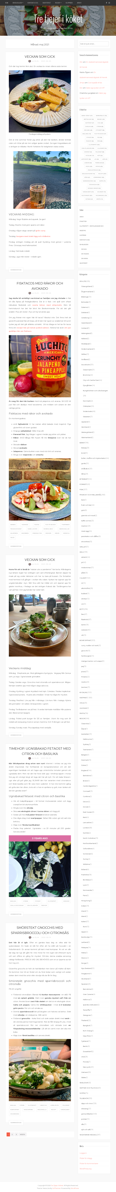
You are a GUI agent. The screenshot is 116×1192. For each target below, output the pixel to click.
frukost (90, 141)
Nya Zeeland (86, 968)
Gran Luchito (32, 529)
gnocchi (84, 651)
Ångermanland (87, 291)
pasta (89, 166)
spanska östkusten (90, 1005)
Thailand (84, 1020)
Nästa (22, 1134)
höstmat (88, 152)
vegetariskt (86, 195)
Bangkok (86, 1025)
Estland (84, 869)
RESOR (57, 3)
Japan (83, 932)
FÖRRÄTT (83, 484)
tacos (12, 537)
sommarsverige (89, 181)
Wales (83, 1077)
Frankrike (85, 875)
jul (82, 562)
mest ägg (85, 531)
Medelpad (85, 344)
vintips (99, 199)
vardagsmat (65, 1109)
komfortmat (14, 1109)
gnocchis (43, 1105)
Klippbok (69, 3)
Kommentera (16, 270)
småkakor (85, 469)
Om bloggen (17, 3)
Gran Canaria (88, 994)
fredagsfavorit (16, 529)
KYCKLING (84, 692)
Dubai (83, 765)
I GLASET (83, 578)
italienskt (65, 1105)
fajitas (36, 524)
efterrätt (100, 130)
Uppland (84, 422)
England (86, 134)
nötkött (84, 630)
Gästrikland (85, 323)
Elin (35, 61)
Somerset (87, 854)
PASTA (82, 713)
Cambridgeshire (89, 786)
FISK (81, 489)
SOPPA (82, 1093)
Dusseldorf (87, 1051)
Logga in (83, 1153)
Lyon (85, 885)
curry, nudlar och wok (89, 645)
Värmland (85, 427)
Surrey (85, 859)
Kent (85, 817)
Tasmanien (87, 749)
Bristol (85, 781)
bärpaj (83, 448)
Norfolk (86, 833)
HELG (82, 552)
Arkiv (79, 3)
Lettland (84, 942)
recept (53, 1109)
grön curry (40, 231)
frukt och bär (86, 505)
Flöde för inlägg (86, 1158)
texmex (84, 687)
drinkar (84, 599)
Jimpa (82, 83)
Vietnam (89, 199)
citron (25, 901)
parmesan (99, 163)
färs (99, 141)
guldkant (102, 148)
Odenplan (87, 406)
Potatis (84, 677)
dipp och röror (87, 1103)
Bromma (86, 375)
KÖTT (82, 609)
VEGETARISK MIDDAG (88, 1135)
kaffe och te (86, 521)
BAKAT (82, 443)
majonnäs (25, 533)
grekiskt (66, 901)
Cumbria (86, 796)
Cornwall (86, 791)
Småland (84, 359)
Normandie (87, 890)
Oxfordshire (87, 848)
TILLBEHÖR (84, 1098)
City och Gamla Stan (91, 380)
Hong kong (85, 901)
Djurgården (87, 385)
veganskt (101, 192)
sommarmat (98, 177)
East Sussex (87, 812)
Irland (83, 911)
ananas (13, 524)
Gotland (84, 328)
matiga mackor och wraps (91, 661)
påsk (83, 573)
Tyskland (84, 1041)
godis (83, 463)
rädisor (48, 533)
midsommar (86, 567)
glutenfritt (52, 901)
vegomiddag (14, 1114)
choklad (89, 126)
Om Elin (84, 249)
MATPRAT (83, 698)
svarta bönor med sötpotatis (47, 305)
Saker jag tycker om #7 (95, 88)
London (88, 163)
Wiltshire (86, 864)
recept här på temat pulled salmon (33, 328)
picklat (84, 1119)
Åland (83, 729)
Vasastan (86, 416)
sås (82, 1124)
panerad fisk (37, 533)
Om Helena (85, 254)
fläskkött (84, 619)
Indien (83, 906)
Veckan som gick (40, 57)
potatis (99, 166)
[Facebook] (106, 3)
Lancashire (87, 822)
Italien (83, 921)
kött (100, 155)
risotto (84, 682)
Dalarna (84, 307)
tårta (83, 474)
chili (100, 123)
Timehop (44, 905)
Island (83, 916)
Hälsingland (86, 333)
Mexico (84, 958)
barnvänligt (101, 115)
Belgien (84, 755)
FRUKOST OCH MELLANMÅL (91, 495)
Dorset (85, 807)
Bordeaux (87, 880)
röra (87, 177)
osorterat (83, 708)
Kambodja (85, 937)
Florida (86, 1062)
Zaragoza (87, 1015)
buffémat (89, 123)
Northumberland (89, 843)
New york (87, 1067)
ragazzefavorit (88, 173)
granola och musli (88, 515)
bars (83, 500)
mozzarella (42, 1109)
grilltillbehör (32, 905)
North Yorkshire (89, 838)
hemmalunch (48, 529)
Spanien (84, 984)
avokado (25, 524)
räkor (57, 533)
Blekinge (84, 297)
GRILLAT (83, 547)
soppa (102, 181)
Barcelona (87, 989)
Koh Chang (87, 1031)
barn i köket (87, 115)
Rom (85, 927)
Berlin (85, 1046)
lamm (83, 625)
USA (83, 1057)
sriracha (66, 533)
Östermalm (87, 370)
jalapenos (14, 533)
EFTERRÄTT (84, 479)
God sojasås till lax (95, 83)
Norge (83, 963)
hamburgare (86, 656)
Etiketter (83, 221)
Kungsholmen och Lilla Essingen (95, 391)
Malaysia (84, 947)
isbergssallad (64, 529)
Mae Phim (87, 1036)
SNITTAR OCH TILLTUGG (89, 1088)
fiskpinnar (65, 524)
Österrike (85, 724)
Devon (85, 802)
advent (84, 557)
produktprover (94, 170)
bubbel (84, 593)
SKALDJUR (84, 1083)
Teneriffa (86, 1010)
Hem (6, 3)
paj (82, 666)
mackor (84, 526)
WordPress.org (85, 1169)
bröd (83, 453)
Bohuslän (85, 302)
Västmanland (86, 437)
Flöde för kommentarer (89, 1164)
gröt (83, 510)
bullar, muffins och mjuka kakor (93, 458)
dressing (88, 130)
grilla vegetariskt (17, 905)
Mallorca (86, 999)
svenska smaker (94, 188)
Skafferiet (47, 3)
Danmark (85, 760)
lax (96, 159)
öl (82, 583)
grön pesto (55, 1105)
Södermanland (87, 349)
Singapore (85, 973)
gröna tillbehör (87, 1114)
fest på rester (50, 524)
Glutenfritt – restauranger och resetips (92, 228)
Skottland (85, 979)
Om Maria (84, 258)
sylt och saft (86, 1129)
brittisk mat (89, 119)
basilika (13, 901)
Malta (83, 953)
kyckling (90, 155)
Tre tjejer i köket (58, 19)
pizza (83, 671)
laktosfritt (86, 159)
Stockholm (94, 184)
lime (104, 159)
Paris (85, 895)
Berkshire (87, 775)
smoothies (85, 541)
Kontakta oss (33, 3)
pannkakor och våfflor (90, 536)
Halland (84, 338)
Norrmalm (87, 401)
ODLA (82, 703)
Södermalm (87, 411)
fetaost (38, 901)
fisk (99, 137)
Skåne (83, 354)
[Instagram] (109, 3)
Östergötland (86, 286)
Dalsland (84, 312)
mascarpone (28, 1109)
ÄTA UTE (83, 281)
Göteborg (85, 318)
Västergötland (87, 432)
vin (82, 604)
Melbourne (87, 739)
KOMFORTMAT (85, 640)
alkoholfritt (85, 588)
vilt (82, 635)
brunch (101, 119)
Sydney (86, 744)
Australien (85, 734)
